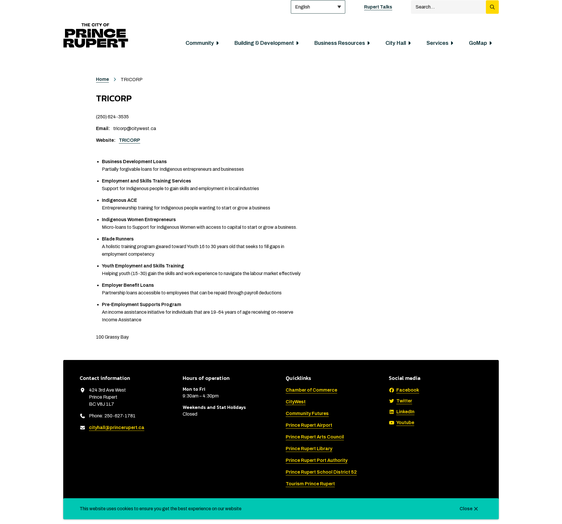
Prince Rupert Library (309, 448)
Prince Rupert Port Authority (316, 460)
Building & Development (264, 43)
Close (466, 508)
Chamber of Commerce (311, 390)
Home (102, 79)
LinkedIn (405, 411)
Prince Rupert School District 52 (321, 472)
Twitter (404, 400)
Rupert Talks (378, 6)
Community (200, 43)
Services (437, 43)
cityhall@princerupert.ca (116, 427)
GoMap (478, 43)
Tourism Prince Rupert (310, 483)
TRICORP (129, 140)
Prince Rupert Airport (309, 425)
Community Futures (307, 413)
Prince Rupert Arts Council (315, 436)
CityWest (296, 401)
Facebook (407, 390)
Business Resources (339, 43)
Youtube (405, 422)
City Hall (395, 43)
